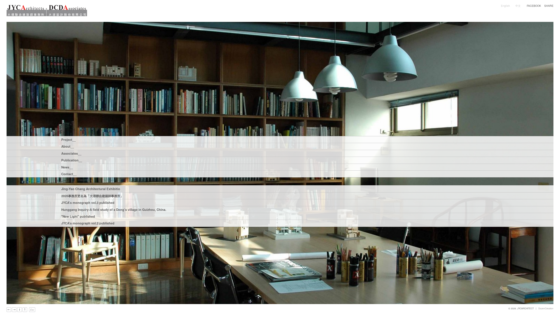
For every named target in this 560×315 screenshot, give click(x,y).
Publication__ (68, 160)
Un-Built (286, 139)
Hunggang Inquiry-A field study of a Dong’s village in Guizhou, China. (113, 210)
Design (244, 139)
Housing (138, 139)
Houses (97, 139)
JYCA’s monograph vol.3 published (87, 203)
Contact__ (68, 174)
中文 (518, 5)
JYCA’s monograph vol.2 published (87, 223)
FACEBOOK (534, 5)
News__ (67, 167)
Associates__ (68, 154)
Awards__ (125, 146)
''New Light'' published (78, 217)
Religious (157, 139)
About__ (67, 147)
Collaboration (265, 139)
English (505, 5)
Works (111, 160)
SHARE (548, 5)
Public (174, 139)
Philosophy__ (102, 146)
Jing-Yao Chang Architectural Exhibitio (90, 189)
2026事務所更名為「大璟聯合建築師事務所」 (92, 196)
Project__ (68, 140)
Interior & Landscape (218, 139)
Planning (190, 139)
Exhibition (128, 160)
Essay (96, 160)
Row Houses (117, 139)
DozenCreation (545, 308)
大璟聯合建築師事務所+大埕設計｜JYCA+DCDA (47, 10)
